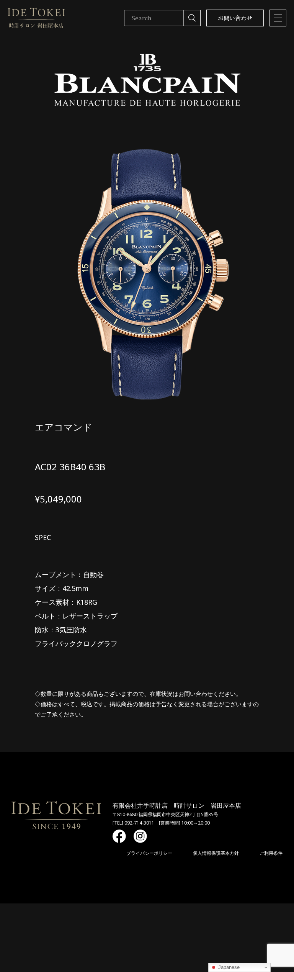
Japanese (228, 967)
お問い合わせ (235, 18)
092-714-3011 (139, 823)
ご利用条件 (271, 853)
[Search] (191, 18)
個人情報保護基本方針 (216, 853)
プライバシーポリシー (149, 853)
